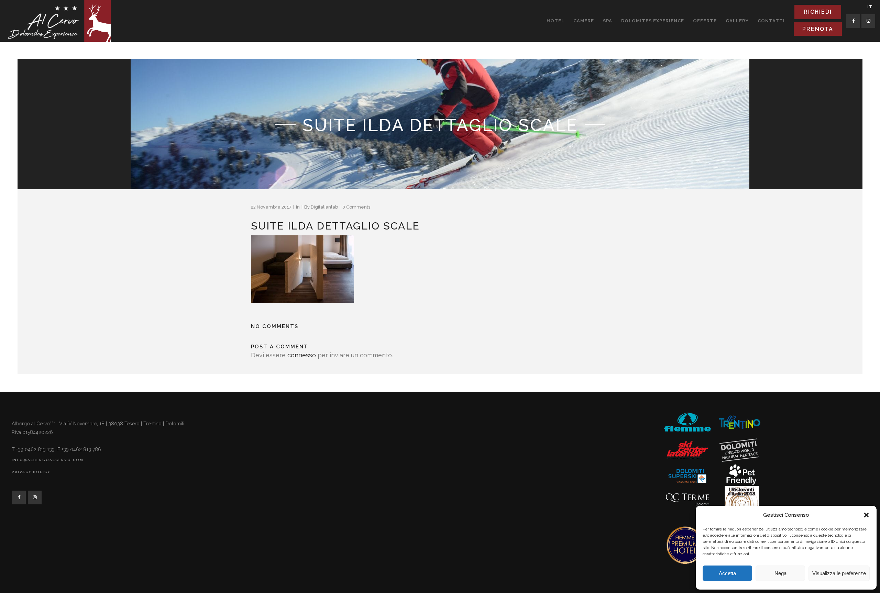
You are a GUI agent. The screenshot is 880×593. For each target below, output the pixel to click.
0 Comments (356, 207)
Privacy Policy (31, 472)
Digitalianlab (324, 207)
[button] (866, 515)
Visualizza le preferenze (839, 573)
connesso (301, 355)
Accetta (727, 573)
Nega (780, 573)
